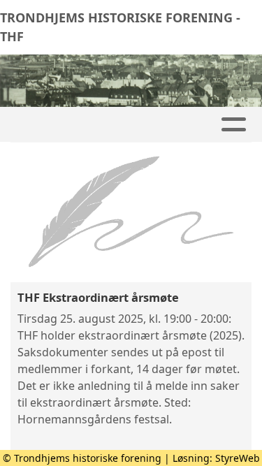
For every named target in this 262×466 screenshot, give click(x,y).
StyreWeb (237, 458)
